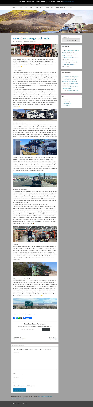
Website (14, 382)
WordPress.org (67, 105)
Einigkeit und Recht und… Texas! (71, 57)
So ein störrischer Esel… (73, 90)
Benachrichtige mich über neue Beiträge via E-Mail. (24, 385)
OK (64, 1)
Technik (26, 7)
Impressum (69, 7)
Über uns (20, 7)
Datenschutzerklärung (60, 7)
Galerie (31, 7)
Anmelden (66, 100)
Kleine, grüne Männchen (69, 64)
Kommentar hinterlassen (30, 41)
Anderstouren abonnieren (71, 40)
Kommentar (15, 352)
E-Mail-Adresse (16, 377)
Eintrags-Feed (67, 101)
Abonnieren (46, 329)
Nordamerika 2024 (40, 7)
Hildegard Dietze (67, 76)
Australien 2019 (49, 7)
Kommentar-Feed (67, 103)
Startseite (14, 7)
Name (14, 373)
